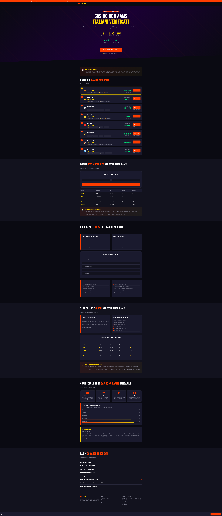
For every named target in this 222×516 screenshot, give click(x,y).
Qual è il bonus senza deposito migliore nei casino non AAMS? (111, 482)
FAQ (139, 3)
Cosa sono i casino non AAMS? (111, 462)
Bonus (130, 3)
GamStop (124, 503)
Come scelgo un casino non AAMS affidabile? (111, 476)
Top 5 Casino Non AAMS (105, 498)
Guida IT (143, 3)
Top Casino (126, 3)
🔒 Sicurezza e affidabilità (87, 266)
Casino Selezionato (115, 177)
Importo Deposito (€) (86, 177)
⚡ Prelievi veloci (86, 273)
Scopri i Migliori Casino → (111, 50)
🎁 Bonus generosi (86, 263)
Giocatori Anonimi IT (125, 505)
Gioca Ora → (136, 90)
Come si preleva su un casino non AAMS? (111, 469)
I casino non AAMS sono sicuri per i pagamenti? (111, 486)
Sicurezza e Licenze (104, 501)
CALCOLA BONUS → (111, 184)
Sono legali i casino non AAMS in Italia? (111, 465)
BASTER (81, 4)
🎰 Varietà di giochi (86, 269)
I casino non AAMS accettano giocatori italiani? (111, 479)
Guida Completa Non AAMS (105, 503)
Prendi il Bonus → (215, 514)
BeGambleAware (125, 504)
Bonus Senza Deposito (105, 499)
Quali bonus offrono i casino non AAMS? (111, 472)
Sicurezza (135, 3)
